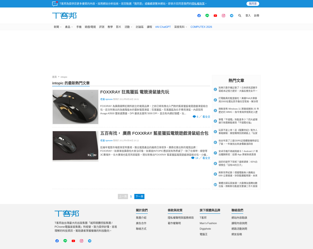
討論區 (140, 27)
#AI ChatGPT (163, 27)
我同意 (253, 3)
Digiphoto (205, 228)
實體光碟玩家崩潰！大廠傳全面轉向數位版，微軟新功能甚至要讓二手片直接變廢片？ (238, 186)
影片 (118, 27)
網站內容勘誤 (239, 217)
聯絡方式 (141, 228)
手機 (79, 27)
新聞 (56, 27)
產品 (67, 27)
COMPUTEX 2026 (201, 27)
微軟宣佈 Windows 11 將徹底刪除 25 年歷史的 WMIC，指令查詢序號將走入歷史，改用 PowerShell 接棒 (239, 111)
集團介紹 (141, 217)
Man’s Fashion (208, 223)
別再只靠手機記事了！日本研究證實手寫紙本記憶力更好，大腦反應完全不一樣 (238, 90)
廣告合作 (141, 223)
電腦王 (204, 234)
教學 (110, 27)
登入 (248, 15)
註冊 (256, 15)
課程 (149, 27)
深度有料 (179, 27)
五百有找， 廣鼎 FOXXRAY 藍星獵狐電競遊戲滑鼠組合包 (154, 133)
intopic (64, 77)
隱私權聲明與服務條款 (181, 217)
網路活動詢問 (239, 228)
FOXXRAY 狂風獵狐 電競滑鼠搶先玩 (134, 92)
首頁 (54, 77)
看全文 (206, 116)
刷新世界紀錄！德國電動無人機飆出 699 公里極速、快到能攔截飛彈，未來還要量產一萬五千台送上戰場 (238, 175)
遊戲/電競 (90, 27)
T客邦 (203, 217)
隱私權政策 (198, 3)
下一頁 (139, 196)
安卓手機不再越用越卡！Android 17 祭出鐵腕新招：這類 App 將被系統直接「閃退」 (238, 154)
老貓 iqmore (106, 99)
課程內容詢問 (239, 223)
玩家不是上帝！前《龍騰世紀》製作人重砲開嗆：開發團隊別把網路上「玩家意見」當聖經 (238, 133)
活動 (127, 27)
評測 (101, 27)
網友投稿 (236, 234)
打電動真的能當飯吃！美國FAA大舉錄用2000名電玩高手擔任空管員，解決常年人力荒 (238, 101)
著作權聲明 (174, 223)
